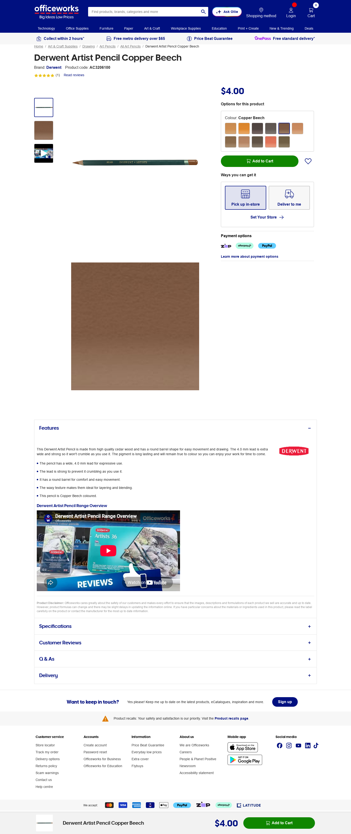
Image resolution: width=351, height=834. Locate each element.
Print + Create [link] (248, 28)
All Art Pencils (130, 46)
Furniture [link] (106, 28)
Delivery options (48, 759)
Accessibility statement (197, 773)
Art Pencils (108, 46)
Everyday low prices (147, 752)
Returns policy (46, 766)
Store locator (45, 745)
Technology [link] (46, 28)
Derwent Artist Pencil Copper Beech (172, 46)
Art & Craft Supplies (63, 46)
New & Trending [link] (282, 28)
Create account (95, 745)
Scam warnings (47, 773)
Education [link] (219, 28)
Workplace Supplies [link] (186, 28)
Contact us (44, 780)
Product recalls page (231, 718)
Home (38, 46)
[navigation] (46, 28)
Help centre (44, 787)
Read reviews (74, 75)
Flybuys (137, 766)
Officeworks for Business (102, 759)
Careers (186, 752)
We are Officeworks (194, 745)
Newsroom (188, 766)
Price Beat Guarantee (148, 745)
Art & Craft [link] (152, 28)
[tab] (175, 428)
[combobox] (148, 11)
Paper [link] (128, 28)
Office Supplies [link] (77, 28)
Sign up (285, 702)
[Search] (203, 11)
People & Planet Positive (198, 759)
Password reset (95, 752)
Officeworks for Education (103, 766)
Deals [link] (309, 28)
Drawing (88, 46)
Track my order (47, 752)
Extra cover (140, 759)
